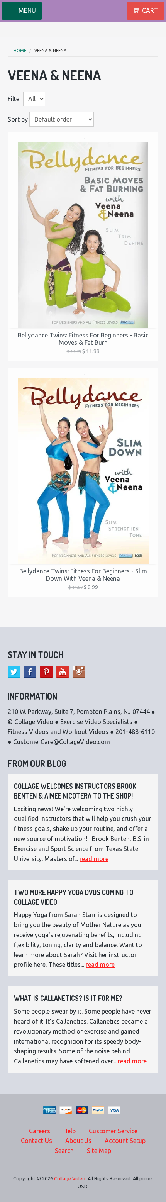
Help (69, 1130)
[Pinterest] (46, 672)
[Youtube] (62, 672)
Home (20, 51)
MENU (26, 10)
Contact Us (36, 1140)
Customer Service (113, 1130)
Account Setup (125, 1140)
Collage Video (69, 1178)
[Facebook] (30, 672)
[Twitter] (14, 672)
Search (64, 1150)
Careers (39, 1130)
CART (150, 10)
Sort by (18, 119)
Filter (15, 98)
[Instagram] (79, 672)
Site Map (99, 1150)
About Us (78, 1140)
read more (94, 858)
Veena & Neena (50, 51)
